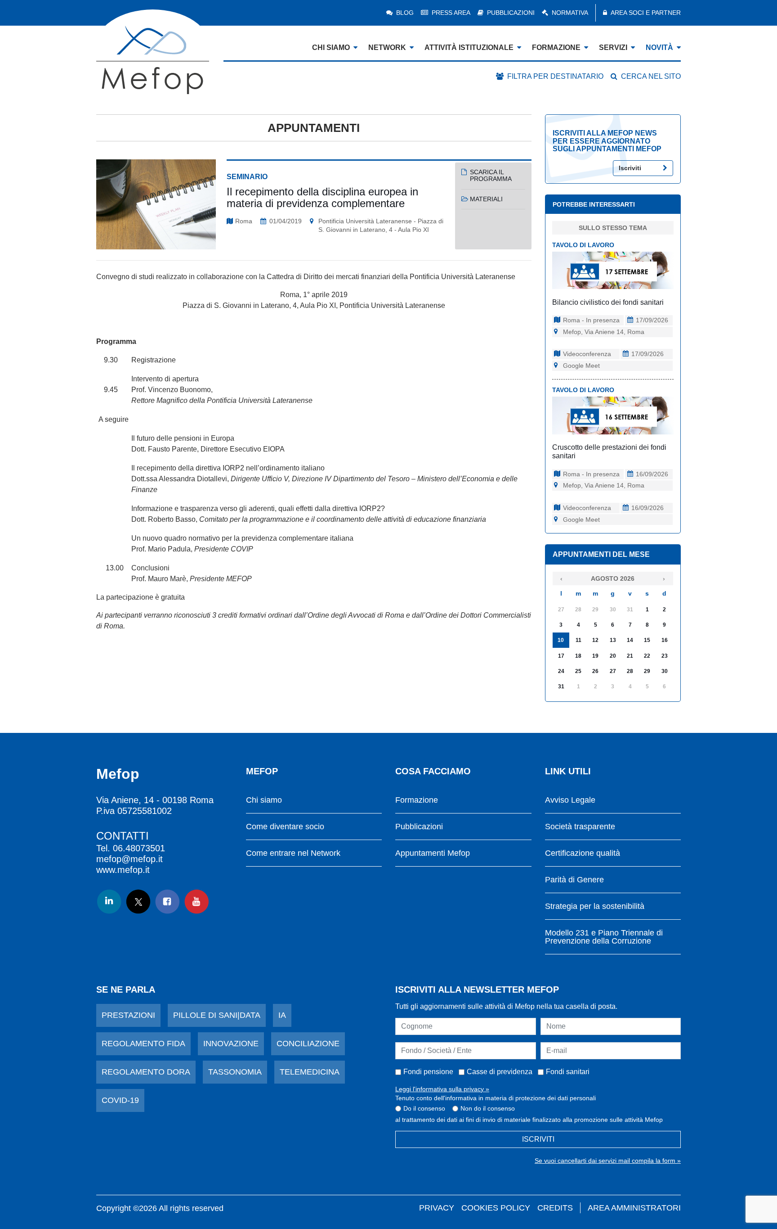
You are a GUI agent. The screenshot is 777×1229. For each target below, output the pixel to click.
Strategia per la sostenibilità (594, 906)
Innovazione (231, 1043)
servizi (613, 47)
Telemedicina (309, 1071)
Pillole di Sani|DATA (216, 1015)
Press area (451, 12)
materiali (486, 199)
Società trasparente (580, 826)
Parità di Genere (574, 880)
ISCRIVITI (538, 1139)
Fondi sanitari (567, 1071)
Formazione (416, 800)
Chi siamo (264, 800)
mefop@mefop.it (129, 859)
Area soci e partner (646, 12)
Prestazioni (128, 1015)
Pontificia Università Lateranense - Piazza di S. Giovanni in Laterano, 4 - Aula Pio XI (380, 225)
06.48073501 (139, 848)
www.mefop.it (123, 870)
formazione (556, 47)
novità (659, 47)
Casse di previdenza (499, 1071)
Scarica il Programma (491, 175)
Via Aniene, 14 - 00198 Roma (155, 800)
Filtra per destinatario (555, 76)
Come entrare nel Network (293, 853)
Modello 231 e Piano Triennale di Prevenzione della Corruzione (604, 937)
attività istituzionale (469, 47)
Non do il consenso (487, 1108)
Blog (405, 12)
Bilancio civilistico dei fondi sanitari (608, 302)
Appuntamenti (314, 128)
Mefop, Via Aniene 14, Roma (603, 331)
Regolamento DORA (146, 1071)
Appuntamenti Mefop (432, 853)
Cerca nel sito (651, 76)
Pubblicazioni (511, 12)
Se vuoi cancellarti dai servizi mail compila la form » (608, 1160)
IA (282, 1015)
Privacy (436, 1207)
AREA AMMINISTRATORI (634, 1207)
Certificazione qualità (582, 853)
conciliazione (308, 1043)
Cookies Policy (495, 1207)
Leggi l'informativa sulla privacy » (442, 1089)
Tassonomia (235, 1071)
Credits (555, 1207)
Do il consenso (424, 1108)
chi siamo (331, 47)
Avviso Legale (570, 800)
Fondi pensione (428, 1071)
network (387, 47)
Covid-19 (120, 1100)
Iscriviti (630, 168)
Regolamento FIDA (143, 1043)
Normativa (570, 12)
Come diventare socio (285, 826)
